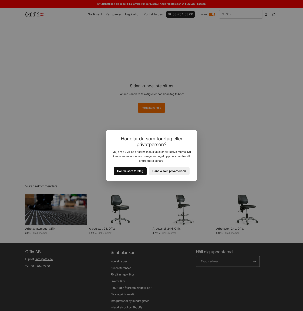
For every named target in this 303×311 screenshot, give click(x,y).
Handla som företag (130, 171)
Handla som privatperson (169, 171)
